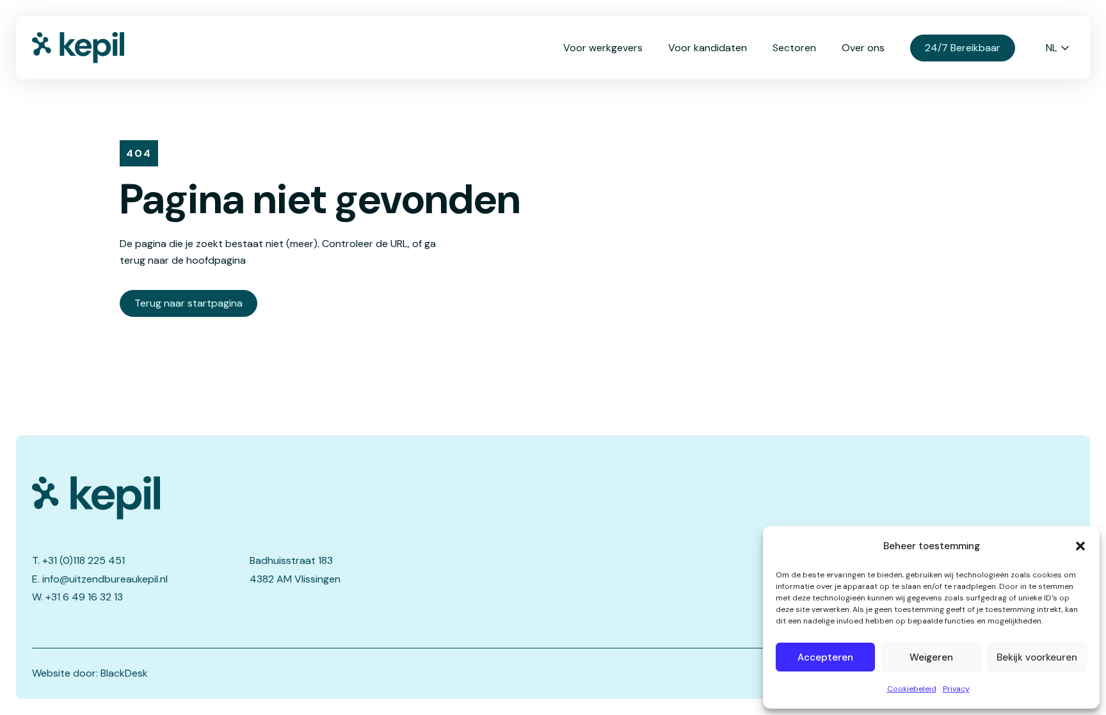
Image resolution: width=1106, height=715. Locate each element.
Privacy (956, 689)
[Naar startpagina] (96, 47)
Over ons (863, 47)
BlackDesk (124, 673)
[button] (1080, 546)
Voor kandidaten (707, 47)
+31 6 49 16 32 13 (84, 597)
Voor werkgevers (603, 47)
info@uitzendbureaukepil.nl (105, 579)
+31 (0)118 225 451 (83, 560)
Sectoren (794, 47)
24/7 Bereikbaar (962, 47)
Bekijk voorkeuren (1037, 657)
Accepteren (825, 657)
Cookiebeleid (911, 689)
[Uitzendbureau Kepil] (246, 498)
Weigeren (931, 657)
